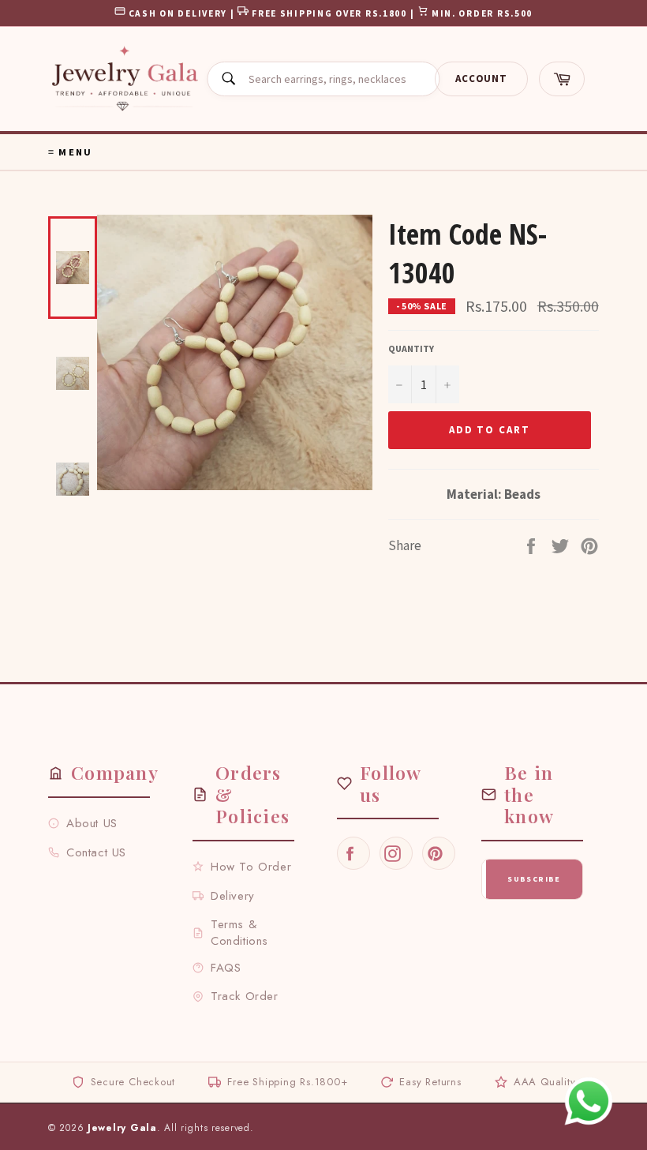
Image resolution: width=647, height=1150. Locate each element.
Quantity (411, 348)
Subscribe (534, 879)
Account (481, 78)
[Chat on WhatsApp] (588, 1101)
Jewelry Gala (122, 1128)
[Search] (228, 79)
